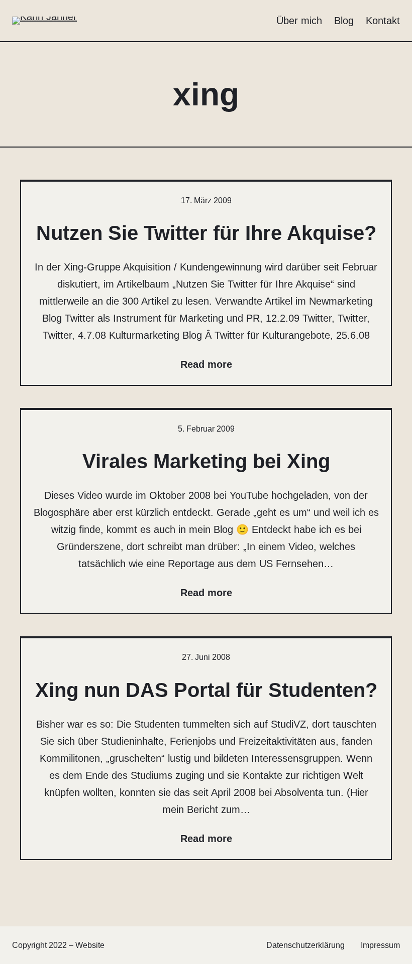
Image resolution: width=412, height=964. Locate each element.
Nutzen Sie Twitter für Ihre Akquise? (206, 233)
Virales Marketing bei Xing (206, 461)
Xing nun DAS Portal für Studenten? (206, 690)
